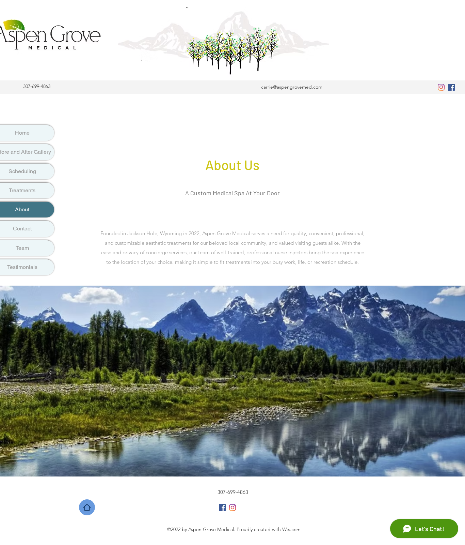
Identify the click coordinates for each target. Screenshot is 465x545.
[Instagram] (441, 87)
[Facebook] (451, 87)
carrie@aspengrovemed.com (291, 87)
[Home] (87, 507)
